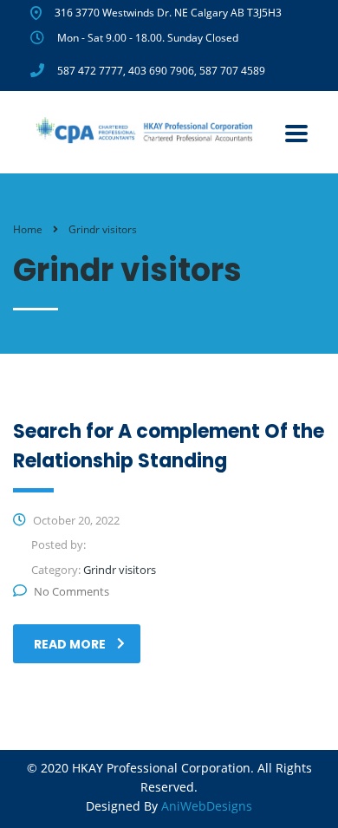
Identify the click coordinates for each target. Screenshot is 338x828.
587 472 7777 (90, 70)
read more (70, 644)
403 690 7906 (161, 70)
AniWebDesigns (206, 806)
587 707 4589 (232, 70)
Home (27, 229)
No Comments (71, 591)
